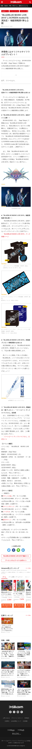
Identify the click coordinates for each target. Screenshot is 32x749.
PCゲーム (15, 6)
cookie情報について (16, 721)
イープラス (6, 512)
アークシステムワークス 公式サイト (16, 560)
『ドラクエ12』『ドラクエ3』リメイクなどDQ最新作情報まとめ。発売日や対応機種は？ (23, 654)
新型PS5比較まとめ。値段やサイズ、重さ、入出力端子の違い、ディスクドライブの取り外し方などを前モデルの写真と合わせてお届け (7, 691)
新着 (2, 6)
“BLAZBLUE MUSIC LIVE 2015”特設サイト (16, 556)
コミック (27, 577)
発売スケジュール (23, 6)
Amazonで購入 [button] (7, 605)
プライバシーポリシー (17, 718)
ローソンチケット (9, 506)
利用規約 (27, 718)
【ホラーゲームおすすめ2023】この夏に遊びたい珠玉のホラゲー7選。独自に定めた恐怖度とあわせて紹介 (24, 691)
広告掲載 (25, 721)
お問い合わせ (6, 718)
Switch (6, 6)
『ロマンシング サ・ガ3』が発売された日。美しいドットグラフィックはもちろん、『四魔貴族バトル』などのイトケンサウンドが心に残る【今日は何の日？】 (7, 628)
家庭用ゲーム (5, 11)
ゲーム (4, 577)
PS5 (10, 6)
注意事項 (7, 721)
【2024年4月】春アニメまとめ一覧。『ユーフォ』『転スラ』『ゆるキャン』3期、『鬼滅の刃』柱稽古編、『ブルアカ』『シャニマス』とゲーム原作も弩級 (8, 654)
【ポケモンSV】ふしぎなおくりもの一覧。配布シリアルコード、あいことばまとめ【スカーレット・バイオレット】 (7, 673)
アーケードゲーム (14, 11)
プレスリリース (24, 11)
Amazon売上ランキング (10, 568)
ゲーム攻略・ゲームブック (15, 577)
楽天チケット (7, 519)
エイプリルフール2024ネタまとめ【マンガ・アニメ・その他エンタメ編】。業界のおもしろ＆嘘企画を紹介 (23, 672)
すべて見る (28, 568)
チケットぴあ (7, 496)
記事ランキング (7, 615)
